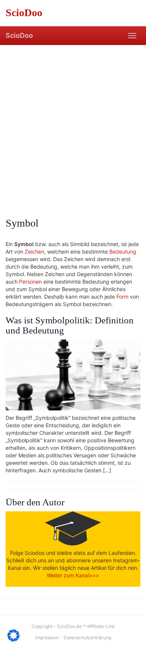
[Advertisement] (73, 122)
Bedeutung (122, 251)
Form (122, 296)
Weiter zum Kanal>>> (73, 575)
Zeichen (34, 251)
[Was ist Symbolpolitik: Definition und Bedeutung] (73, 375)
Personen (30, 281)
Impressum (47, 637)
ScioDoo (19, 35)
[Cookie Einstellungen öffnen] (13, 639)
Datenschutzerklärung (87, 637)
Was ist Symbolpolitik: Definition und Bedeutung (70, 325)
